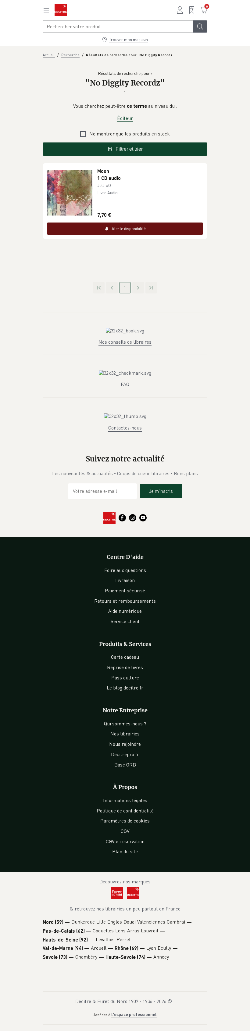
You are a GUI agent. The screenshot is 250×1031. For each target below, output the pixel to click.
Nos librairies (125, 734)
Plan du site (125, 851)
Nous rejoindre (125, 744)
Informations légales (125, 800)
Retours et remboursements (125, 601)
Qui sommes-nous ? (125, 724)
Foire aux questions (125, 570)
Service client (125, 621)
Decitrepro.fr (125, 754)
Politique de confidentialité (125, 811)
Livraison (125, 580)
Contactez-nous (125, 428)
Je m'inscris (161, 491)
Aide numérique (125, 611)
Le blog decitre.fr (125, 688)
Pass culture (125, 678)
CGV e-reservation (125, 841)
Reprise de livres (125, 667)
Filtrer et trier (129, 149)
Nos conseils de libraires (125, 342)
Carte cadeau (125, 657)
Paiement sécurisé (125, 590)
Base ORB (125, 765)
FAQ (125, 384)
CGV (125, 831)
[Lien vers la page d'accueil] (61, 10)
